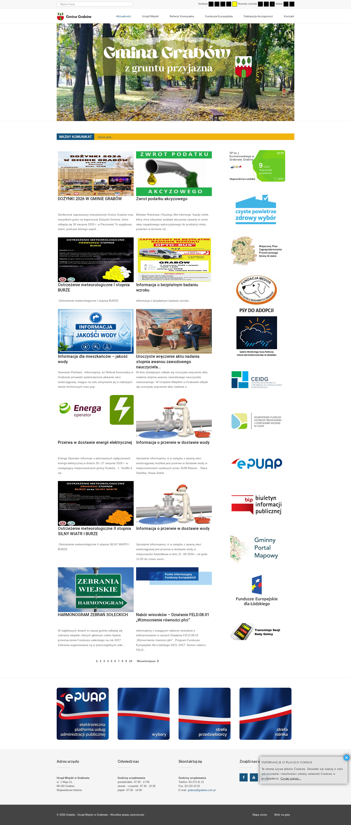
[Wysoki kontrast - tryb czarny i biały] (222, 4)
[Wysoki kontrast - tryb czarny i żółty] (228, 4)
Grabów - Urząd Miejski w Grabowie (87, 814)
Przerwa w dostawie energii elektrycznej (95, 442)
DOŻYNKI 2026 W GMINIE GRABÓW (90, 198)
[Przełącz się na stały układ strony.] (286, 4)
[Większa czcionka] (272, 4)
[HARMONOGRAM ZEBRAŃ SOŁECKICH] (96, 589)
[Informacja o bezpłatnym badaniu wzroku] (174, 259)
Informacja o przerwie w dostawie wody (173, 442)
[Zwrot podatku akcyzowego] (174, 173)
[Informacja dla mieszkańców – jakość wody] (96, 331)
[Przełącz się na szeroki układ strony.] (291, 4)
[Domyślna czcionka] (266, 4)
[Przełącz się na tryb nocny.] (216, 4)
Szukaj (130, 4)
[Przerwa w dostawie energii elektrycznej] (96, 417)
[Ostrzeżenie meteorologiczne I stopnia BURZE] (96, 259)
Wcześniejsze (146, 661)
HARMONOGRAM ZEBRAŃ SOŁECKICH (93, 614)
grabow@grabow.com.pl (202, 790)
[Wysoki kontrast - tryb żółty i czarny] (234, 4)
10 (130, 661)
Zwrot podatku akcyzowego (115, 137)
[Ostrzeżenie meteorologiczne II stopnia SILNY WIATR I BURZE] (96, 503)
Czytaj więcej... (291, 778)
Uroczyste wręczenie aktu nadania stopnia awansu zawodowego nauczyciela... (167, 361)
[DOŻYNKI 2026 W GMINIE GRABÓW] (96, 173)
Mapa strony (259, 814)
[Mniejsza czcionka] (260, 4)
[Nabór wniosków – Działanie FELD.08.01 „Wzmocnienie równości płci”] (174, 589)
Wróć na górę (282, 814)
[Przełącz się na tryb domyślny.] (211, 4)
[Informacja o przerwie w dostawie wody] (174, 417)
